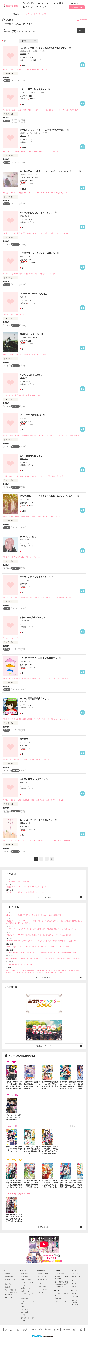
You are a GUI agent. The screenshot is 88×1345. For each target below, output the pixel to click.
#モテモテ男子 (21, 314)
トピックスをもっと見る (44, 977)
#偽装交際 (51, 274)
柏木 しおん (24, 459)
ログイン (77, 3)
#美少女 (21, 395)
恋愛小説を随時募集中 (74, 1126)
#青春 (16, 476)
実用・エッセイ (25, 1291)
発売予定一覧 (42, 1276)
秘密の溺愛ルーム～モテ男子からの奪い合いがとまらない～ (48, 496)
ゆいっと (23, 136)
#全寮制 (17, 516)
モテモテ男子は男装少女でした (34, 698)
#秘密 (34, 69)
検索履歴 (83, 20)
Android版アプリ (76, 1276)
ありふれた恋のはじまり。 (32, 455)
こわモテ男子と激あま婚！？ (33, 89)
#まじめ (5, 597)
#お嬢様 (18, 800)
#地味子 (5, 800)
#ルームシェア (26, 516)
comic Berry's (42, 1286)
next (52, 859)
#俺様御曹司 (49, 110)
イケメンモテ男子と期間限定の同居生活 (39, 658)
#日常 (29, 476)
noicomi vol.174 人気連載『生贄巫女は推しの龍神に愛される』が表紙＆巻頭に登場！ (34, 915)
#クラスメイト (56, 678)
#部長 (24, 719)
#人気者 (47, 678)
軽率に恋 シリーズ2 (30, 334)
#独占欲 (17, 151)
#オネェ (58, 719)
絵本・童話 (24, 1312)
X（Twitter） (75, 1283)
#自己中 (68, 597)
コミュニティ (8, 1297)
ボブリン (23, 580)
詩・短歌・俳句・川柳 (27, 1318)
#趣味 (21, 274)
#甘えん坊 (54, 597)
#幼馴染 (5, 314)
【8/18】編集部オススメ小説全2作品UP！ (20, 964)
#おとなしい (30, 597)
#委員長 (18, 719)
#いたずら (46, 597)
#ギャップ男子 (8, 436)
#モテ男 (61, 597)
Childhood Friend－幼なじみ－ (34, 294)
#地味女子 (55, 476)
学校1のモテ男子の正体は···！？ (35, 617)
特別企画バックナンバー (44, 1046)
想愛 (21, 418)
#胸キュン (65, 110)
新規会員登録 (77, 7)
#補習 (26, 355)
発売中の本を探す (43, 1273)
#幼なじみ (6, 193)
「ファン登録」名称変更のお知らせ (18, 881)
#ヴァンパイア (14, 638)
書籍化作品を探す (44, 1227)
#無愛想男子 (7, 759)
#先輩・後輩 (74, 110)
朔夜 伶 (23, 621)
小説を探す (30, 3)
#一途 (16, 69)
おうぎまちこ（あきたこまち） (30, 92)
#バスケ (18, 110)
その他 (23, 1321)
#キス (45, 193)
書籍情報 (60, 3)
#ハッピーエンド (38, 110)
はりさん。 (23, 742)
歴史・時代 (24, 1309)
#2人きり (32, 355)
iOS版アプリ (75, 1273)
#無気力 (44, 719)
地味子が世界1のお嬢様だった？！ (36, 779)
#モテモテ (65, 719)
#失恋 (31, 274)
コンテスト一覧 (59, 1273)
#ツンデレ (6, 395)
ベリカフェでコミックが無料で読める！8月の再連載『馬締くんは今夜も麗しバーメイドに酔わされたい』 (41, 929)
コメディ (23, 1315)
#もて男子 (14, 395)
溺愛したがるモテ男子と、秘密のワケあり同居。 (43, 130)
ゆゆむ (22, 378)
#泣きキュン (46, 69)
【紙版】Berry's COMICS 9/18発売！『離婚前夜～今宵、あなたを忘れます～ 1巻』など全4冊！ (38, 947)
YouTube (74, 1286)
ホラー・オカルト (26, 1306)
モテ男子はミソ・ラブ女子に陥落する (37, 253)
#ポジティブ (25, 759)
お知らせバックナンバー (44, 897)
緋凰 (21, 297)
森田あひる (23, 823)
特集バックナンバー (60, 1298)
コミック (29, 7)
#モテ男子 (16, 233)
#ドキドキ (55, 151)
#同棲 (26, 274)
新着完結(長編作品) (10, 1276)
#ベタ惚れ (51, 193)
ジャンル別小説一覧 (10, 1290)
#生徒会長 (11, 719)
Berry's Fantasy (42, 1289)
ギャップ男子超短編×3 (30, 415)
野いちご (74, 1293)
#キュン (38, 355)
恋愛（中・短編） (26, 1279)
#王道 (13, 110)
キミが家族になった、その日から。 (36, 213)
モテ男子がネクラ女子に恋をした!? (36, 577)
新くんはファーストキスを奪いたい (36, 820)
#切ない (5, 69)
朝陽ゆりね (23, 256)
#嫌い (23, 557)
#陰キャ (12, 355)
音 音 (21, 701)
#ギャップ (40, 678)
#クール (10, 151)
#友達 (29, 69)
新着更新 (7, 1287)
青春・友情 (24, 1298)
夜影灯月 (23, 540)
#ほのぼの (6, 110)
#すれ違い (14, 274)
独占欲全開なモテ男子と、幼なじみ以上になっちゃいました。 (49, 171)
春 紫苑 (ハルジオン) (27, 337)
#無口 (23, 597)
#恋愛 (24, 110)
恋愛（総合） (25, 1273)
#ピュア (60, 436)
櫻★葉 (22, 782)
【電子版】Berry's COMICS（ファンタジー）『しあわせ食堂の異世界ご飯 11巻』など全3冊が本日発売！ (41, 953)
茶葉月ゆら (23, 661)
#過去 (39, 69)
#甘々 (41, 151)
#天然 (58, 193)
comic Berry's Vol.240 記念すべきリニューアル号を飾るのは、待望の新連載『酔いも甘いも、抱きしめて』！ (43, 941)
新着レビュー (8, 1284)
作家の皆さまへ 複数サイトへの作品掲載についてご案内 (25, 892)
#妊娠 (42, 800)
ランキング (45, 3)
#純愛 (18, 557)
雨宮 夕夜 (23, 216)
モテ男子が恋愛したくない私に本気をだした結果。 (44, 48)
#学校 (44, 355)
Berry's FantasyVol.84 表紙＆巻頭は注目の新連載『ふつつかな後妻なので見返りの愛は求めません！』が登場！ (43, 958)
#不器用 (45, 233)
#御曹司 (12, 800)
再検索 (80, 30)
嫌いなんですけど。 (29, 536)
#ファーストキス (56, 840)
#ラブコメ (70, 678)
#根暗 (11, 597)
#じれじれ (33, 840)
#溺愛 (11, 69)
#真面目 (30, 719)
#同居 (5, 151)
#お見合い (43, 274)
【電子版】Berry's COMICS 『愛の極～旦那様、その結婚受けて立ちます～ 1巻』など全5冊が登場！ (39, 935)
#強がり (33, 395)
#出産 (47, 800)
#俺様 (27, 395)
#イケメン (22, 69)
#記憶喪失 (51, 719)
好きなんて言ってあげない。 (33, 375)
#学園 (5, 476)
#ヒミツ (5, 638)
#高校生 (10, 476)
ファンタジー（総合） (27, 1282)
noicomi (40, 1292)
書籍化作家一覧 (42, 1279)
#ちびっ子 (37, 719)
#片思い (23, 233)
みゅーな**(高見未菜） (27, 177)
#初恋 (66, 436)
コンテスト (44, 7)
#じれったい (63, 233)
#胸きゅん (41, 436)
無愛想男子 (25, 739)
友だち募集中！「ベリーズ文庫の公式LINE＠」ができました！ (27, 887)
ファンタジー (25, 1285)
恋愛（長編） (25, 1276)
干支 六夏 (23, 54)
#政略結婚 (25, 800)
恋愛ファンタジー (26, 1288)
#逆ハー (10, 516)
